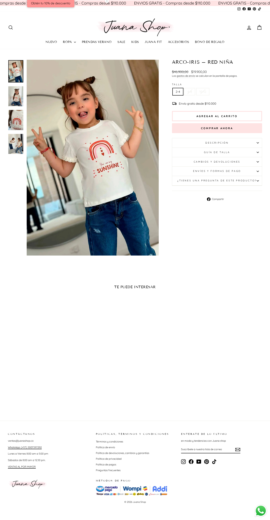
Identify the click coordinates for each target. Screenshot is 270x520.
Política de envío (105, 447)
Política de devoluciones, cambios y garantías (122, 453)
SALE (121, 42)
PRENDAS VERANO (96, 42)
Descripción (217, 142)
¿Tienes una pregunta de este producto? (217, 180)
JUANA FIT (153, 42)
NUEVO (51, 42)
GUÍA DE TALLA (217, 152)
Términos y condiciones (109, 441)
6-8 (190, 92)
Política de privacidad (109, 458)
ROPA (68, 42)
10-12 (202, 92)
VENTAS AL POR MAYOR (22, 466)
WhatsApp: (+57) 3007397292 (25, 447)
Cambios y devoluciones (217, 161)
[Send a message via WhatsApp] (261, 511)
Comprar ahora (217, 128)
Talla (177, 84)
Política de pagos (106, 464)
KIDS (135, 42)
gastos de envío (186, 75)
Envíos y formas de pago (217, 171)
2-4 (178, 92)
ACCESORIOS (178, 42)
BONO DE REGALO (209, 42)
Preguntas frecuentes (108, 470)
